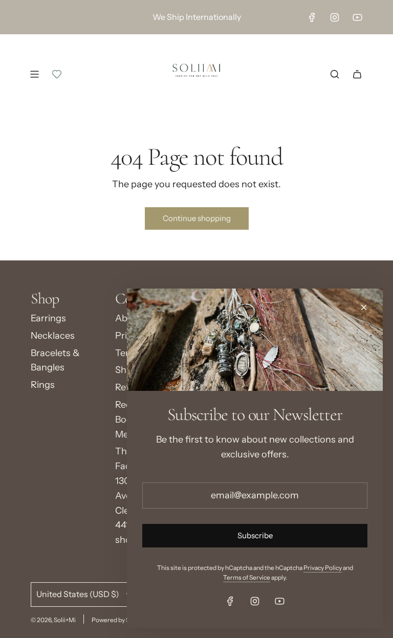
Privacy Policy (322, 567)
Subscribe (255, 535)
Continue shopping (197, 218)
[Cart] (357, 74)
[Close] (364, 307)
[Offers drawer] (57, 74)
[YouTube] (357, 17)
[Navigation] (34, 74)
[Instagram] (334, 17)
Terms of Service (246, 577)
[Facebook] (312, 17)
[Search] (334, 74)
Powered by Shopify (119, 620)
